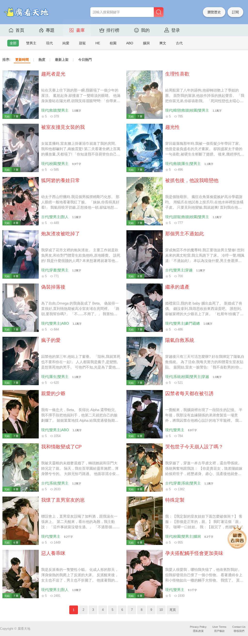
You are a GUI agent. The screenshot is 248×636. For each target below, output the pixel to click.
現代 (49, 43)
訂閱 (235, 12)
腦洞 (146, 43)
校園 (113, 43)
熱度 (42, 59)
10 (161, 610)
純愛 (65, 43)
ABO (129, 43)
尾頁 (173, 610)
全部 (13, 43)
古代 (179, 43)
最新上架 (62, 59)
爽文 (162, 43)
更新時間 (22, 59)
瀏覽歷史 (214, 12)
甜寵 (82, 43)
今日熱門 (85, 59)
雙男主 (31, 43)
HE (97, 43)
